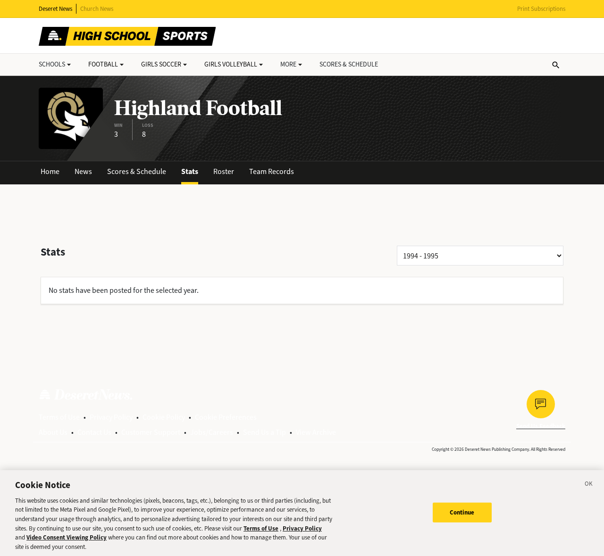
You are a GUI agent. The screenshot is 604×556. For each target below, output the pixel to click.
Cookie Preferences (226, 417)
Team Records (271, 171)
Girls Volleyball (230, 64)
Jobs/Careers (211, 432)
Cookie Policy (164, 417)
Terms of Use (59, 417)
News (83, 171)
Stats (189, 171)
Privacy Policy (111, 417)
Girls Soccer (161, 64)
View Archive (316, 432)
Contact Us (94, 432)
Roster (223, 171)
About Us (53, 432)
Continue (462, 512)
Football (103, 64)
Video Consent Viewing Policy (66, 537)
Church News (96, 9)
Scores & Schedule (136, 171)
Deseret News (55, 9)
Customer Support (150, 432)
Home (50, 171)
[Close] (589, 485)
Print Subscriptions (541, 9)
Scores (348, 64)
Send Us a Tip (264, 432)
